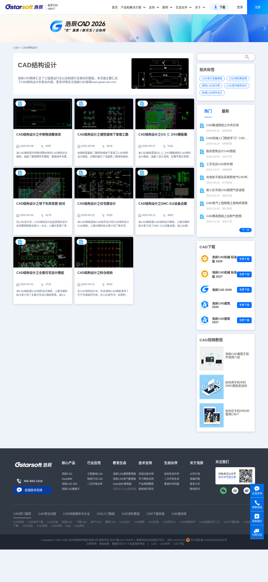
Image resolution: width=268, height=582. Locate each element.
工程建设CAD (95, 473)
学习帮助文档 (146, 478)
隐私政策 (104, 543)
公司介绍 (195, 473)
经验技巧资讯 (146, 489)
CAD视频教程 (211, 340)
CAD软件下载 (35, 522)
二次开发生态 (171, 478)
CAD (16, 47)
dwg (68, 525)
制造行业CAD (95, 478)
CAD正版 (52, 522)
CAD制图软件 (187, 522)
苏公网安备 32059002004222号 (208, 540)
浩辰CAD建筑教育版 (124, 473)
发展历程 (195, 478)
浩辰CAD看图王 (71, 489)
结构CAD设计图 (211, 85)
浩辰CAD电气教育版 (124, 478)
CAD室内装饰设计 (237, 85)
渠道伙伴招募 (171, 483)
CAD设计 (125, 522)
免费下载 (244, 259)
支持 (152, 7)
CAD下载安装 (231, 522)
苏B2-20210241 (176, 540)
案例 (165, 7)
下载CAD (81, 522)
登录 (240, 7)
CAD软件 (165, 543)
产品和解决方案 (131, 7)
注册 (257, 7)
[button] (131, 37)
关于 (198, 7)
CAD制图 (18, 522)
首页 (115, 7)
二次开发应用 (94, 483)
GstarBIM (67, 478)
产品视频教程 (146, 483)
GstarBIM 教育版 (122, 483)
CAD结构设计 (29, 47)
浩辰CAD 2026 (222, 289)
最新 (225, 111)
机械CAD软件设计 (212, 92)
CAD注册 (27, 525)
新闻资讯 (195, 489)
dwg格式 (79, 525)
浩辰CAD (67, 473)
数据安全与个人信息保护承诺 (128, 543)
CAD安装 (153, 522)
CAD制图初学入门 (209, 522)
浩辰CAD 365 (69, 483)
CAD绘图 (56, 525)
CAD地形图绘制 (238, 78)
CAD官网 (42, 525)
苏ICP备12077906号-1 (123, 540)
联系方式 (195, 483)
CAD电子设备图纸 (212, 78)
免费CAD (67, 522)
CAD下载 (178, 543)
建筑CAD (110, 522)
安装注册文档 (146, 473)
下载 (222, 7)
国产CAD (96, 522)
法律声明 (91, 543)
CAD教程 (139, 522)
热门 (208, 111)
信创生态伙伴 (171, 473)
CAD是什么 (169, 522)
